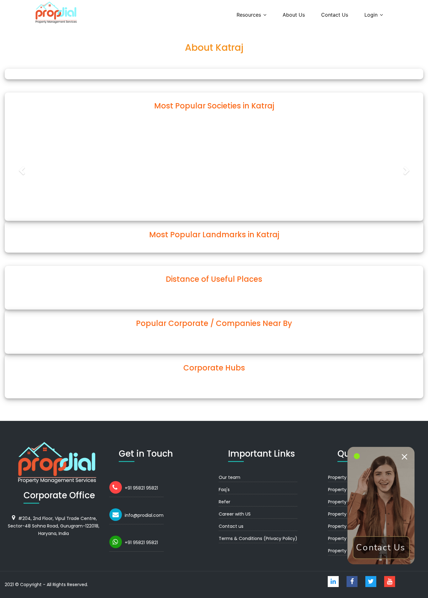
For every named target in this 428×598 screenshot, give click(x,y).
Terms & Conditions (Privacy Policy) (258, 538)
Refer (224, 502)
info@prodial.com (144, 515)
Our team (229, 477)
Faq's (224, 489)
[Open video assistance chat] (381, 505)
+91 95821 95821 (141, 488)
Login (371, 15)
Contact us (334, 15)
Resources (249, 15)
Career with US (235, 514)
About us (294, 15)
